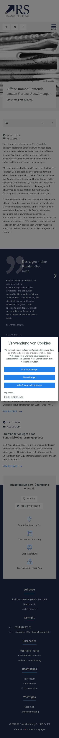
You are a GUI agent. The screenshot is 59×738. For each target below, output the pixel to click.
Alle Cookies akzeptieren (29, 385)
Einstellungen (29, 377)
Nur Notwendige (29, 369)
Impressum (9, 392)
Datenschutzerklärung (13, 397)
